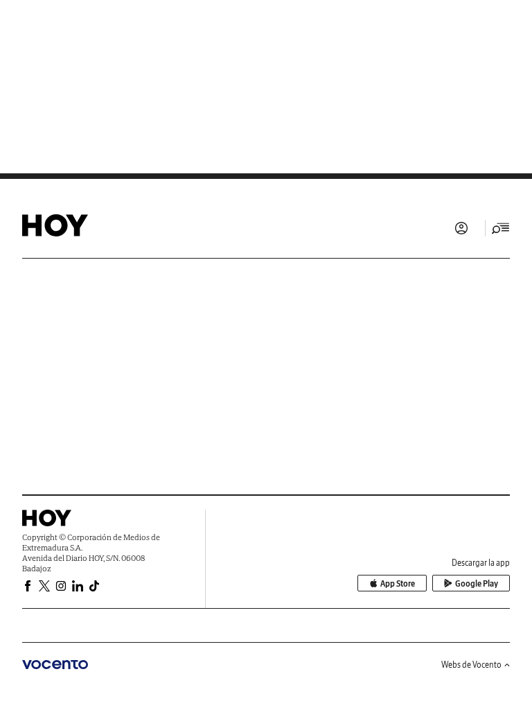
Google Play (476, 583)
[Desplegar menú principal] (501, 228)
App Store (397, 583)
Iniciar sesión (461, 228)
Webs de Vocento (471, 664)
